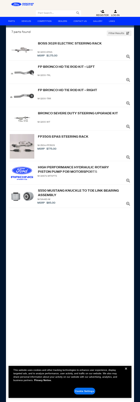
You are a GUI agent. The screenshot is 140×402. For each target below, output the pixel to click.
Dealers (62, 21)
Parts (11, 21)
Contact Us (80, 21)
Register (102, 13)
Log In (115, 13)
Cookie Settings (84, 391)
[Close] (126, 371)
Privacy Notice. (43, 380)
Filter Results (117, 33)
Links (112, 21)
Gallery (97, 21)
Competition (45, 21)
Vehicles (26, 21)
